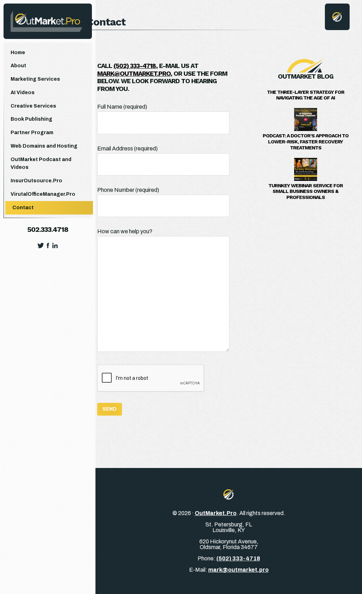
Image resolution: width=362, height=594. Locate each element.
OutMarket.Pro (216, 513)
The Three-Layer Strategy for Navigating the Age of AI (305, 95)
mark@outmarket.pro (133, 73)
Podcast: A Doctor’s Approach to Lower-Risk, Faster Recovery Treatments (306, 141)
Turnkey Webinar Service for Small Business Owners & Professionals (305, 191)
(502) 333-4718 (238, 558)
